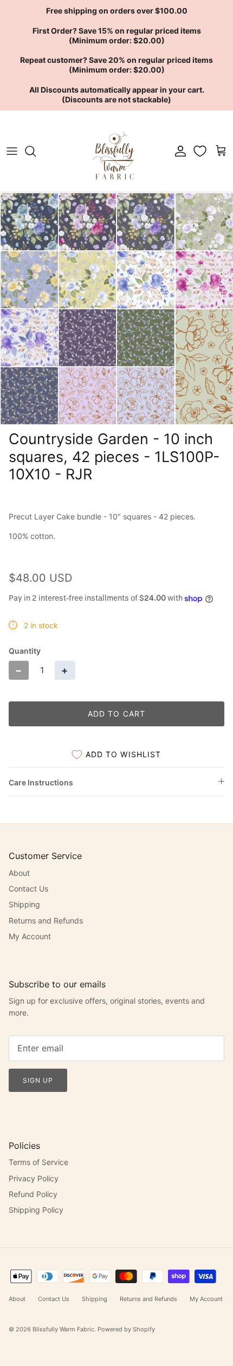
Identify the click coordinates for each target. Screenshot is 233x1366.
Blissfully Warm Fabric (63, 1329)
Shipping (24, 904)
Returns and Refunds (46, 920)
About (19, 872)
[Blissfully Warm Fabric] (115, 151)
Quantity (25, 650)
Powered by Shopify (126, 1329)
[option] (116, 308)
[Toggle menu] (12, 151)
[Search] (36, 151)
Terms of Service (38, 1162)
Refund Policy (33, 1194)
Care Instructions (41, 782)
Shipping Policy (36, 1209)
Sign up (38, 1080)
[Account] (178, 151)
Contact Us (28, 888)
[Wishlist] (201, 151)
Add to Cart (116, 713)
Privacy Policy (34, 1178)
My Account (30, 936)
